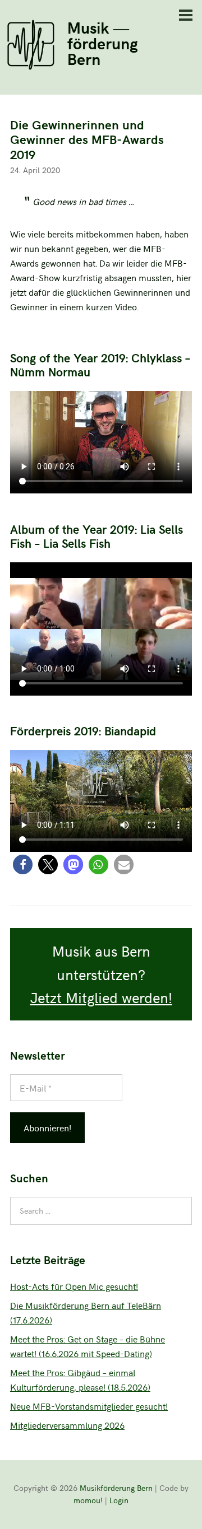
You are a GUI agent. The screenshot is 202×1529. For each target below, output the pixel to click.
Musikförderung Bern (116, 1488)
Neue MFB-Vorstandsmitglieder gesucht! (89, 1406)
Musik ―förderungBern (102, 42)
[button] (23, 864)
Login (118, 1500)
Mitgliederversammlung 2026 (67, 1425)
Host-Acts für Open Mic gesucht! (74, 1286)
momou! (88, 1500)
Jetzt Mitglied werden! (101, 997)
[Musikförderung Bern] (31, 66)
